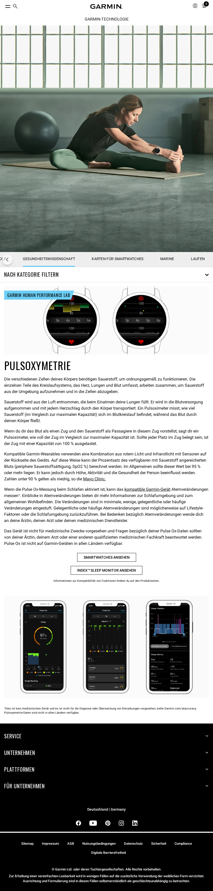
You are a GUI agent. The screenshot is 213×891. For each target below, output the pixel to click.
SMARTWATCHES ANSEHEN (107, 557)
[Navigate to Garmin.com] (106, 6)
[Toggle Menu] (3, 5)
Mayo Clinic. (94, 478)
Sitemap (27, 843)
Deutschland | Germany (106, 809)
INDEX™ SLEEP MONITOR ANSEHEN (106, 570)
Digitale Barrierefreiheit (108, 853)
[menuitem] (15, 6)
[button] (106, 274)
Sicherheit (158, 843)
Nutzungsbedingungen (99, 843)
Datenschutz (133, 843)
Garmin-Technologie (107, 19)
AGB (70, 843)
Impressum (50, 843)
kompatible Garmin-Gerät (147, 489)
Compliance (183, 843)
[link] (106, 138)
